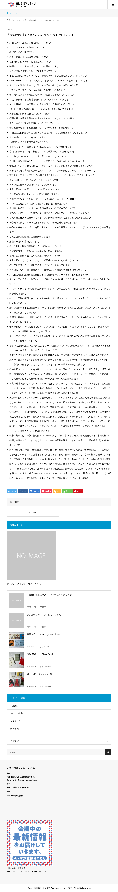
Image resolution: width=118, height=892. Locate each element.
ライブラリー (16, 720)
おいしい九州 (16, 713)
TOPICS (9, 29)
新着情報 (14, 728)
